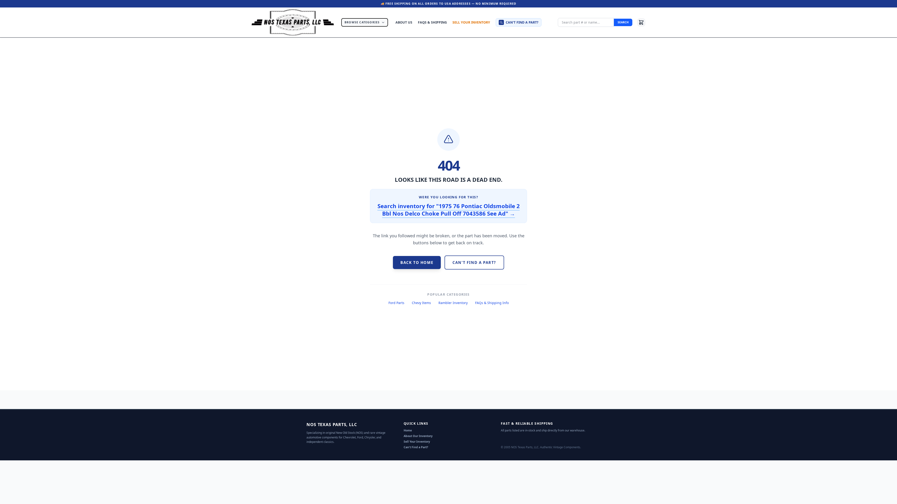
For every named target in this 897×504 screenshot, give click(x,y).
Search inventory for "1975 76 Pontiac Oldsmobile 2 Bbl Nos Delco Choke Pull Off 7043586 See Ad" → (448, 209)
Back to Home (416, 262)
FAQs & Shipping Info (492, 303)
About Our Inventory (418, 436)
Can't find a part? (522, 22)
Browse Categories (362, 22)
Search (623, 22)
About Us (403, 22)
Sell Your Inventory (471, 22)
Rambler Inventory (453, 303)
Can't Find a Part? (416, 447)
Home (408, 430)
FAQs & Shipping (432, 22)
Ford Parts (396, 303)
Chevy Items (421, 303)
